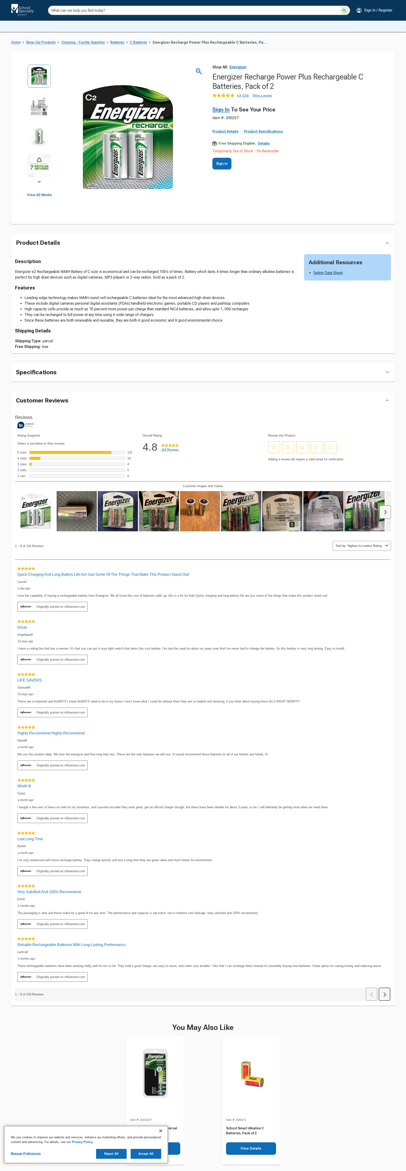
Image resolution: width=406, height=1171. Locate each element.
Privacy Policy (82, 1142)
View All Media (39, 195)
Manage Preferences (26, 1153)
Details (264, 143)
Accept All (145, 1153)
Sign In (221, 109)
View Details (251, 1148)
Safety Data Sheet (328, 273)
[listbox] (39, 124)
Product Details (225, 131)
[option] (39, 79)
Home (15, 42)
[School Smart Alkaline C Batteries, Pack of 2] (251, 1076)
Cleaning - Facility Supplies (83, 42)
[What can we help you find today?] (344, 10)
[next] (39, 182)
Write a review (262, 95)
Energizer (238, 67)
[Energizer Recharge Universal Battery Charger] (155, 1076)
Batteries (117, 42)
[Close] (161, 1131)
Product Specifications (263, 131)
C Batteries (138, 42)
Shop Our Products (41, 42)
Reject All (111, 1153)
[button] (374, 10)
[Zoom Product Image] (199, 71)
